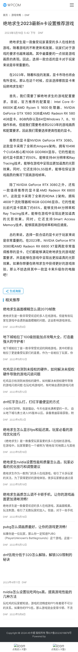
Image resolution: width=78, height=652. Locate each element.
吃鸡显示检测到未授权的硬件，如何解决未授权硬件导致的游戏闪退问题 (38, 371)
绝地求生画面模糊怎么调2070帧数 (29, 309)
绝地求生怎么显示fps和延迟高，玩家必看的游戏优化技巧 (38, 432)
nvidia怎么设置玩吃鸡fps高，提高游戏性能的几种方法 (37, 594)
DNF (40, 32)
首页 (5, 15)
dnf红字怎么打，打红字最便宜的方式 (31, 402)
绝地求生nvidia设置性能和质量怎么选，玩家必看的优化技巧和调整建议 (38, 464)
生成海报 (15, 291)
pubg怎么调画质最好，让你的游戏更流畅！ (36, 527)
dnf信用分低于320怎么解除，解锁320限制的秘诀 (37, 557)
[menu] (72, 5)
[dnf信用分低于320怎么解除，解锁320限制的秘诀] (39, 571)
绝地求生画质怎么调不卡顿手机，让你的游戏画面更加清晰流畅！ (38, 496)
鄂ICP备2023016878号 (59, 632)
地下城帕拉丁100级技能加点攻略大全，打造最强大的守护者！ (38, 339)
